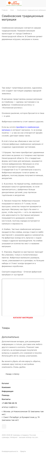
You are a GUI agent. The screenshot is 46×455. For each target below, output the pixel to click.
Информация (7, 391)
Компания (6, 387)
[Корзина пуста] (42, 3)
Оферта (23, 451)
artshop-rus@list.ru (9, 407)
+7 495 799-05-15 (9, 403)
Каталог (5, 383)
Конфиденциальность (10, 451)
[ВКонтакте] (4, 426)
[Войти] (38, 3)
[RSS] (43, 22)
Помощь (5, 395)
